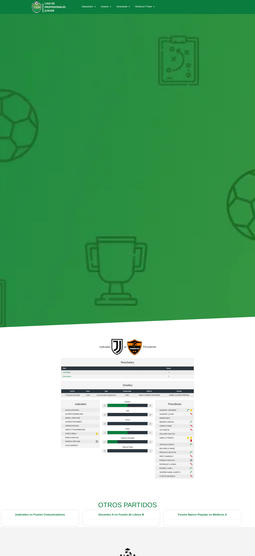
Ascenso (105, 6)
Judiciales (67, 372)
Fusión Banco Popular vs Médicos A (202, 514)
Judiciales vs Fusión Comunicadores (40, 514)
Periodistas (67, 376)
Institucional (121, 6)
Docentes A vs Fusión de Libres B (121, 514)
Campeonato (87, 6)
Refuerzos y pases (143, 6)
